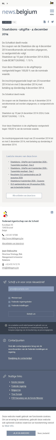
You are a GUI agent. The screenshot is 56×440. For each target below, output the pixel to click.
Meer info (9, 426)
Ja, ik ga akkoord (21, 433)
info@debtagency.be (10, 268)
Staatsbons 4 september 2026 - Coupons (27, 181)
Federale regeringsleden (21, 301)
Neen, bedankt (43, 433)
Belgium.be (16, 390)
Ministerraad (16, 297)
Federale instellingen (20, 305)
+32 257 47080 (12, 235)
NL (3, 3)
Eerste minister (17, 382)
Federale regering (18, 386)
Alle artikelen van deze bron (24, 196)
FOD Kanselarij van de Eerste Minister (27, 398)
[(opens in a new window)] (47, 21)
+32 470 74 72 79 (13, 264)
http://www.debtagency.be (12, 238)
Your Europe (16, 394)
